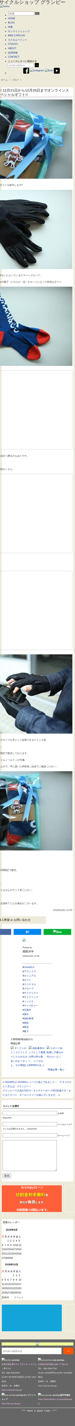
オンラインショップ (19, 31)
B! (27, 932)
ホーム (4, 80)
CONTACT (13, 56)
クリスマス (30, 984)
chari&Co (29, 967)
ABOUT (12, 48)
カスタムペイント (17, 39)
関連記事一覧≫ (56, 1069)
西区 (26, 1022)
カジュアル (30, 975)
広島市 (27, 1010)
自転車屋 (29, 1018)
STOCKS (13, 44)
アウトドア (30, 971)
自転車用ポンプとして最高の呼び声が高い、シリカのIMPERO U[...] (37, 1057)
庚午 (26, 1014)
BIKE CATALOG (16, 35)
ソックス (29, 1001)
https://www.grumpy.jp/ (12, 1390)
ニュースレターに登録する (22, 61)
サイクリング (31, 997)
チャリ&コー (31, 1005)
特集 (10, 27)
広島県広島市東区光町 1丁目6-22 (53, 1364)
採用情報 (13, 52)
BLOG (11, 22)
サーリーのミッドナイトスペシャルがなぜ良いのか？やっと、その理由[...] (19, 1057)
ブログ (15, 80)
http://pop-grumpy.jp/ (47, 1386)
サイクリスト (31, 993)
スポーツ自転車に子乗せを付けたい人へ (55, 1052)
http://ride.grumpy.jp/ (11, 1403)
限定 (26, 1027)
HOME (11, 18)
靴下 (26, 1031)
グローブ (29, 988)
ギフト (27, 980)
